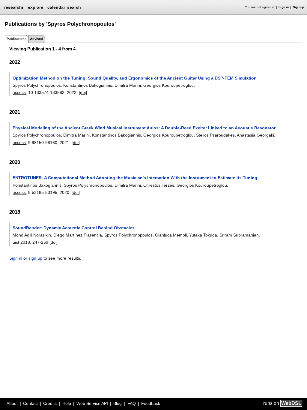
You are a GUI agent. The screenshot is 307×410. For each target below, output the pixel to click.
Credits (50, 403)
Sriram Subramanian (239, 235)
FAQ (131, 403)
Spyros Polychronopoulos (37, 85)
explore (35, 7)
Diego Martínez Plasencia (77, 235)
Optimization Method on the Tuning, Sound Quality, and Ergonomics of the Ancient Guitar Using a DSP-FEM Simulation (135, 78)
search (74, 7)
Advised (36, 39)
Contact (30, 403)
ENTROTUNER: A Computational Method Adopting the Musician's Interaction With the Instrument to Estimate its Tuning (135, 177)
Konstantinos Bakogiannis (87, 85)
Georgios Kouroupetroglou (168, 85)
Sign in (284, 7)
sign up (35, 258)
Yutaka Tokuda (203, 235)
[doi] (83, 92)
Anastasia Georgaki (255, 135)
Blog (117, 403)
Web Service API (92, 403)
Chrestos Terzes (158, 185)
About (12, 403)
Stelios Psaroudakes (215, 135)
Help (66, 403)
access (19, 92)
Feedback (150, 403)
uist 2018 (21, 242)
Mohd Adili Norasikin (32, 235)
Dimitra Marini (128, 85)
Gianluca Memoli (171, 235)
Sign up (298, 7)
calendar (56, 7)
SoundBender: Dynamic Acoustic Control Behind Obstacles (74, 227)
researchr (13, 7)
